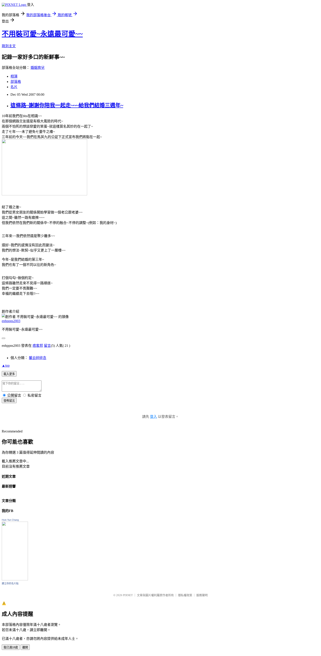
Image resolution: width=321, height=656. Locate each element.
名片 (13, 87)
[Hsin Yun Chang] (15, 579)
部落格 (15, 81)
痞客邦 (38, 345)
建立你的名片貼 (10, 583)
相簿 (13, 76)
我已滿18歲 (10, 647)
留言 (47, 345)
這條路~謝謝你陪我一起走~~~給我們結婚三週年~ (66, 105)
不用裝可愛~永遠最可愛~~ (42, 34)
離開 (25, 647)
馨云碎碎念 (37, 358)
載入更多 (9, 374)
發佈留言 (9, 400)
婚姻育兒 (38, 67)
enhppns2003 (11, 321)
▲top (6, 365)
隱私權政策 (185, 595)
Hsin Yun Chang (10, 520)
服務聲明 (202, 595)
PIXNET (128, 595)
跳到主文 (9, 46)
